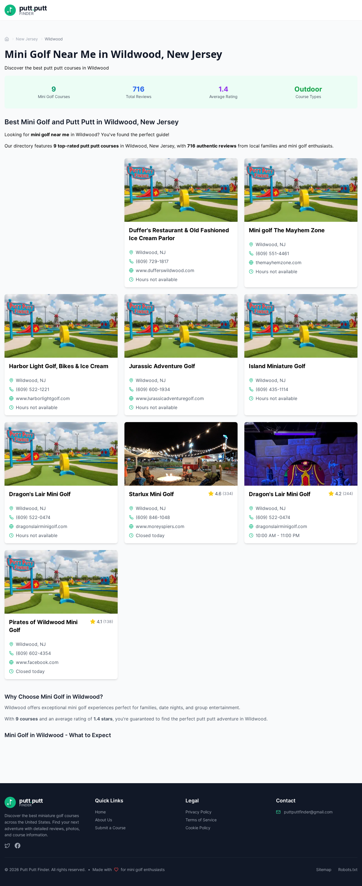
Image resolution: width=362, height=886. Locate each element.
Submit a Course (110, 827)
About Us (103, 819)
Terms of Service (201, 819)
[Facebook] (17, 845)
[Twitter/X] (7, 845)
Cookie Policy (198, 827)
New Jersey (27, 38)
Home (100, 811)
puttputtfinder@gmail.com (308, 811)
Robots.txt (347, 869)
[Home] (7, 39)
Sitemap (323, 869)
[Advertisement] (61, 197)
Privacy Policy (199, 811)
